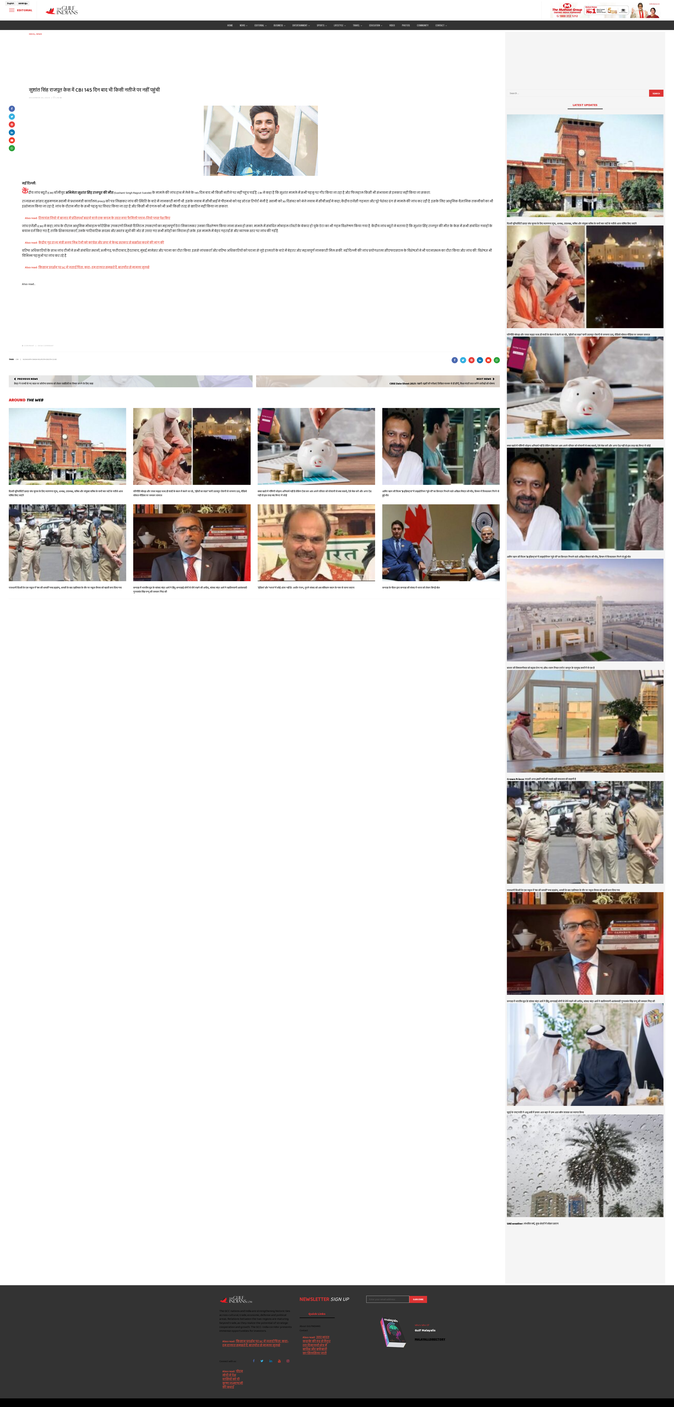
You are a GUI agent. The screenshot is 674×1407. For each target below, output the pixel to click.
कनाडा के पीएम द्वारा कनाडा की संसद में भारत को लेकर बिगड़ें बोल (411, 588)
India (32, 33)
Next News (484, 379)
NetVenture (448, 1403)
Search (656, 93)
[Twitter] (261, 1361)
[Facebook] (254, 1361)
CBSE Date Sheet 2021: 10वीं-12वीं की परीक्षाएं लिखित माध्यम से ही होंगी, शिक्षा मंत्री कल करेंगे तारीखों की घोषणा (442, 384)
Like (58, 97)
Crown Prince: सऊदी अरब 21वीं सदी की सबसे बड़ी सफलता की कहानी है (541, 779)
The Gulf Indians (236, 1403)
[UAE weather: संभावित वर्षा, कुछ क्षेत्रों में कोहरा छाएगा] (585, 1165)
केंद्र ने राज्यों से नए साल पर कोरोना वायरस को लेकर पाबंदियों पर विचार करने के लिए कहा (53, 384)
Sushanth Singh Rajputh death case (40, 359)
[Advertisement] (134, 60)
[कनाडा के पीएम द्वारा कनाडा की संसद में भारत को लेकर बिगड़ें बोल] (441, 542)
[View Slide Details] (605, 10)
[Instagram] (288, 1361)
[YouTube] (279, 1361)
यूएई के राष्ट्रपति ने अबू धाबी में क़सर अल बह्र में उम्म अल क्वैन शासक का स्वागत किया (545, 1112)
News (39, 33)
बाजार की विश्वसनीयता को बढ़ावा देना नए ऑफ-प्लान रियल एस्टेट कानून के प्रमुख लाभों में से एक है (550, 668)
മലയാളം (23, 3)
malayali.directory (430, 1340)
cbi (17, 359)
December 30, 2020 (39, 97)
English (10, 3)
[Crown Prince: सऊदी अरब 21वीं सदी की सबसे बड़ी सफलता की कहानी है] (585, 721)
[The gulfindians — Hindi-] (62, 10)
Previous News (27, 379)
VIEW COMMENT (46, 345)
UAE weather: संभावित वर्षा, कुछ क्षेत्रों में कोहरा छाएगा (533, 1224)
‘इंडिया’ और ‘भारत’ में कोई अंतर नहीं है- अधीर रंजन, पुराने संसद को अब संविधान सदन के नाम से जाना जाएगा (306, 588)
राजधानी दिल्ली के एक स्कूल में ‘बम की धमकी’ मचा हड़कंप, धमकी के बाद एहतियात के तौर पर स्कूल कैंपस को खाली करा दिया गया (65, 588)
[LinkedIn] (270, 1361)
